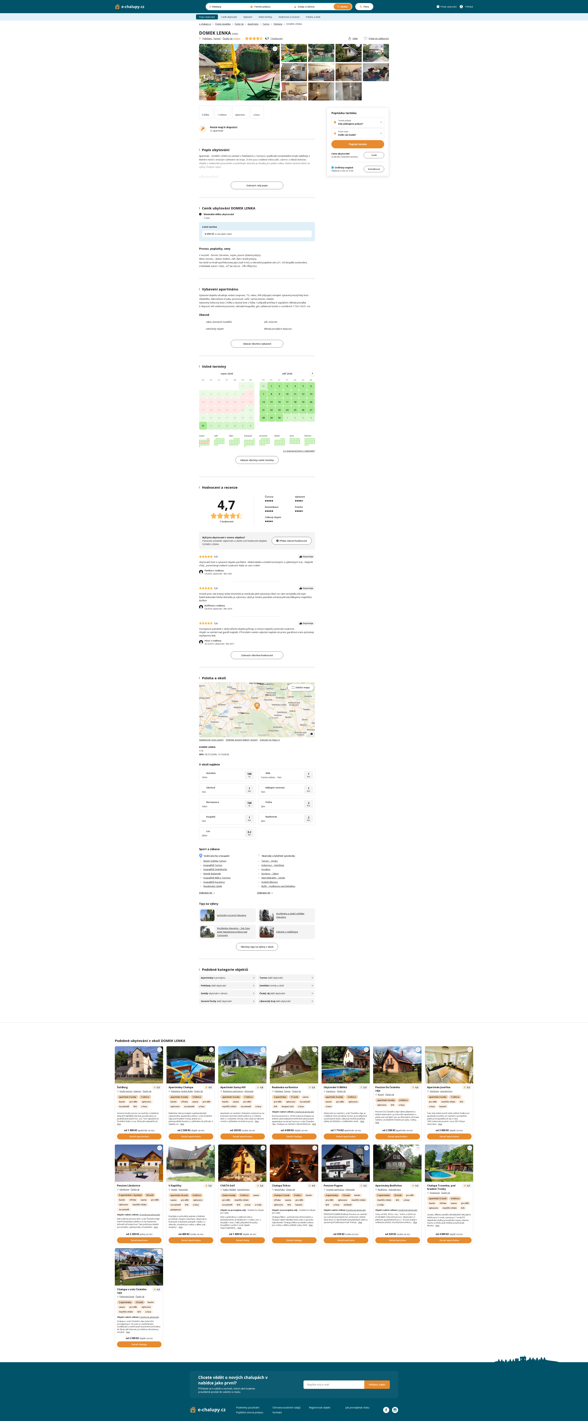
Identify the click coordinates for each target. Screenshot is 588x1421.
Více (119, 1124)
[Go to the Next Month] (312, 373)
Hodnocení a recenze (289, 16)
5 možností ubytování (407, 1210)
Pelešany (277, 24)
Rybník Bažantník (212, 873)
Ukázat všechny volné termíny (257, 460)
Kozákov (265, 869)
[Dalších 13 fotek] (139, 1163)
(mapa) (236, 38)
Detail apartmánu (139, 1136)
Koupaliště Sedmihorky (215, 869)
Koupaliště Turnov (212, 865)
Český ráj (239, 24)
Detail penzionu (139, 1240)
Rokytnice (175, 1091)
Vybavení (247, 16)
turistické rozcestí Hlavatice (231, 915)
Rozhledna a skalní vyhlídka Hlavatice (290, 915)
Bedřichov (382, 1189)
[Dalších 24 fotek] (139, 1064)
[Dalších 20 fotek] (242, 1163)
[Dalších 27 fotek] (294, 1064)
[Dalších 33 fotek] (346, 1163)
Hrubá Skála (187, 1091)
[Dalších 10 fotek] (397, 1064)
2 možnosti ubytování (304, 1111)
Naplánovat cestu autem (211, 739)
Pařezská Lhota (127, 1296)
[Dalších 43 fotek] (294, 1163)
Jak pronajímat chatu (357, 1407)
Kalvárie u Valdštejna (287, 931)
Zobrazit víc (205, 892)
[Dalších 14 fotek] (242, 1064)
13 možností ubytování (149, 1214)
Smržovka (434, 1091)
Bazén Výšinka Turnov (214, 860)
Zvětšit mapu (302, 687)
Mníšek (232, 1189)
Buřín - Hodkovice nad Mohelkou (278, 886)
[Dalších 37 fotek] (190, 1064)
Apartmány (253, 24)
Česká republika (223, 24)
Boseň (381, 1094)
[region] (257, 709)
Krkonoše (249, 1091)
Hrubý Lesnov (126, 1091)
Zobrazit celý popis (257, 185)
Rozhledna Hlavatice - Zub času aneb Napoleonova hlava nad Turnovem (233, 932)
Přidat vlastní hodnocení (293, 540)
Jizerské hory (446, 1091)
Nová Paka (280, 1189)
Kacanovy (330, 1091)
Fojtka (225, 1189)
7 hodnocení (276, 38)
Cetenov (137, 1091)
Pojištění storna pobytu (249, 1412)
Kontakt (277, 1412)
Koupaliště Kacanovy (214, 881)
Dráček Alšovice (269, 881)
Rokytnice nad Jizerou (233, 1091)
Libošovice (124, 1189)
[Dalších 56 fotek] (449, 1163)
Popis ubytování (207, 16)
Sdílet (355, 38)
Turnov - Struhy (269, 860)
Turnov (266, 24)
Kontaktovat (374, 169)
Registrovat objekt (319, 1407)
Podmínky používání (247, 1407)
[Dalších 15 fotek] (190, 1163)
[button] (257, 706)
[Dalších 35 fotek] (449, 1064)
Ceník (374, 155)
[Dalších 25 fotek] (397, 1163)
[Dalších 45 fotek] (346, 1064)
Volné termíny (265, 16)
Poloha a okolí (313, 16)
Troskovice (435, 1192)
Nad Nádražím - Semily (273, 877)
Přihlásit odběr (377, 1384)
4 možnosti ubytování (356, 1210)
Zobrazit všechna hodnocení (257, 655)
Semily (174, 1189)
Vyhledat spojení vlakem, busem (242, 739)
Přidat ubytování (448, 6)
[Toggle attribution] (311, 734)
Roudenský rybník (212, 886)
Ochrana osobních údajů (287, 1407)
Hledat (344, 6)
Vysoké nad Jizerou (335, 1189)
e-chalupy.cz (205, 24)
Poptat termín (358, 144)
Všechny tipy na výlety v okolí (257, 946)
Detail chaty (242, 1240)
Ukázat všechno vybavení (257, 343)
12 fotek (271, 95)
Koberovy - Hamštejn (272, 865)
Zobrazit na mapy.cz (270, 739)
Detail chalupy (294, 1136)
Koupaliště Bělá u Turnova (216, 877)
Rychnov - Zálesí (270, 873)
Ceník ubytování (229, 16)
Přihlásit (469, 6)
